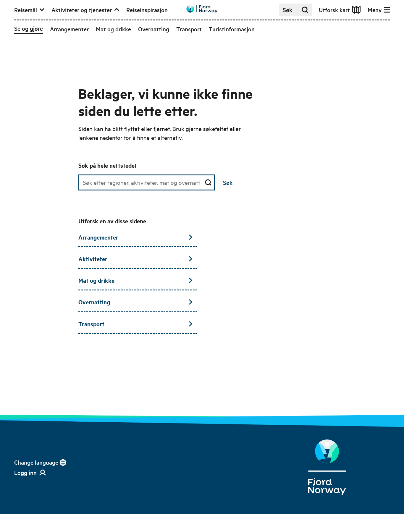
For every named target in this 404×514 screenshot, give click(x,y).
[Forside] (327, 467)
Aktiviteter (92, 259)
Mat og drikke (96, 280)
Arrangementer (98, 237)
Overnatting (94, 302)
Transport (91, 324)
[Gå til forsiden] (202, 9)
